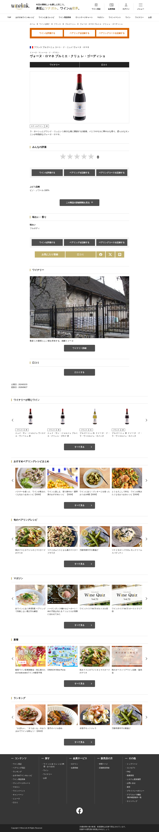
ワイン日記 (17, 764)
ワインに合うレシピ (46, 17)
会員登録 (74, 768)
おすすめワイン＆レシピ (22, 775)
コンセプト (131, 768)
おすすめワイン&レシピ (25, 17)
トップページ (132, 764)
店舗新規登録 (104, 768)
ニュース (16, 799)
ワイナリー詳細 (79, 348)
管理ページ (103, 764)
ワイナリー (139, 17)
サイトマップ (132, 801)
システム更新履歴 (134, 779)
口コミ (104, 65)
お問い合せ (131, 783)
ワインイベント (115, 17)
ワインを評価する (47, 33)
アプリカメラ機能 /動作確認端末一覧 (134, 796)
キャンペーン (18, 795)
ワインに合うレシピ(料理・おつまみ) (53, 765)
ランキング (17, 772)
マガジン (100, 17)
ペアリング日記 (19, 768)
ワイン (128, 17)
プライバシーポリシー (135, 791)
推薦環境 (130, 775)
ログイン (74, 764)
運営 (128, 787)
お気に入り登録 (50, 254)
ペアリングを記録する (79, 33)
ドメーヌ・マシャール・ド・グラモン (44, 52)
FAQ (128, 772)
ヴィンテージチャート (84, 17)
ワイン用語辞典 (65, 17)
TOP (9, 17)
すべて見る (79, 447)
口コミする (79, 372)
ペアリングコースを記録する (112, 33)
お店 (150, 17)
